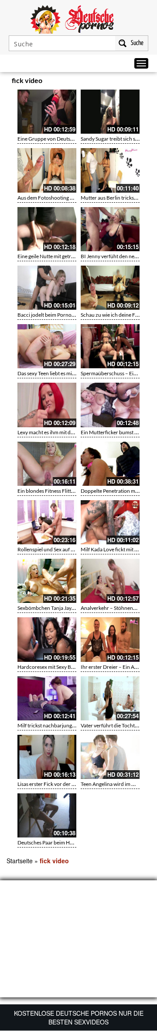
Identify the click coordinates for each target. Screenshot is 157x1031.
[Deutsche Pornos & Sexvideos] (78, 18)
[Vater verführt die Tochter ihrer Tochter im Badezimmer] (110, 698)
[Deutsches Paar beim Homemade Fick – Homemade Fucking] (46, 815)
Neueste (96, 82)
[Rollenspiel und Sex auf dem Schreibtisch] (46, 522)
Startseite (20, 860)
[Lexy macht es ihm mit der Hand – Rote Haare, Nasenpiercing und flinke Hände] (46, 405)
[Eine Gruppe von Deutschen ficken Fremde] (46, 112)
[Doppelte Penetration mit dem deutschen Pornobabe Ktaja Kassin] (110, 464)
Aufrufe (114, 82)
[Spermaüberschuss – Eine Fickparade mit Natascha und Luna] (110, 346)
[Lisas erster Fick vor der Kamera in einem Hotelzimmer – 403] (46, 757)
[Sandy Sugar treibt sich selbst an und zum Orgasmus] (110, 112)
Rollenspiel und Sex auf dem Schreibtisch (63, 549)
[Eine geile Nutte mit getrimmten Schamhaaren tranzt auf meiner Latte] (46, 229)
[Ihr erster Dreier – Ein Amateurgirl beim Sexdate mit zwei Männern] (110, 639)
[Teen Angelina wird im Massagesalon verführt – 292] (110, 757)
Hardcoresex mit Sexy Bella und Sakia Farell (66, 667)
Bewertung (134, 82)
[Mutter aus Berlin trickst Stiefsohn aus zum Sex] (110, 170)
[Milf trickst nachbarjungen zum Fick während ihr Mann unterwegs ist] (46, 698)
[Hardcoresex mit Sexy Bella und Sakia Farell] (46, 639)
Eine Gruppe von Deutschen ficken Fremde (66, 138)
